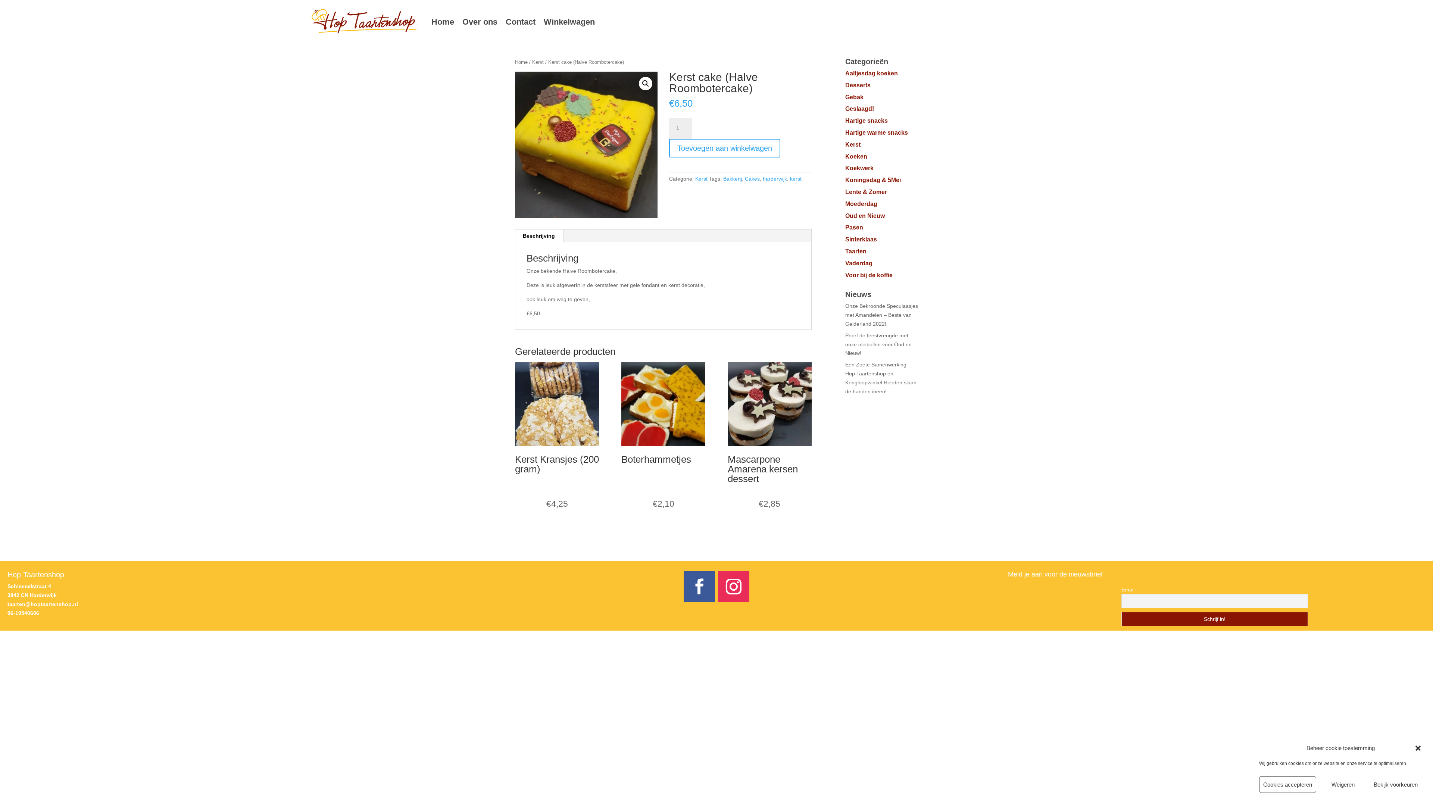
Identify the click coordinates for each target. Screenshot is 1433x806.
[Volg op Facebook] (699, 586)
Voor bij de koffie (869, 275)
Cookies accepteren (1287, 784)
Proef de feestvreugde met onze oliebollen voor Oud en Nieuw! (878, 344)
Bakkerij (732, 179)
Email (1127, 590)
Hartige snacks (866, 121)
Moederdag (861, 204)
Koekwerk (859, 168)
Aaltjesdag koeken (871, 73)
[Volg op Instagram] (733, 586)
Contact (521, 21)
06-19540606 (23, 613)
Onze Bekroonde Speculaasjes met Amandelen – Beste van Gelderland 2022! (881, 315)
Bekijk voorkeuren (1396, 784)
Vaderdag (858, 263)
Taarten (856, 251)
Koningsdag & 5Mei (873, 180)
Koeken (856, 156)
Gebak (854, 97)
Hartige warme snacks (876, 132)
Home (442, 21)
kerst (796, 179)
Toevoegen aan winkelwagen (724, 148)
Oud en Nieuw (865, 216)
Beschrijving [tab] (539, 236)
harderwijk (775, 179)
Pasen (854, 227)
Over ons (479, 21)
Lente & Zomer (866, 192)
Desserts (858, 85)
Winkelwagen (569, 21)
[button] (1418, 748)
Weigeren (1343, 784)
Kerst (538, 62)
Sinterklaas (861, 239)
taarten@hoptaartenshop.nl (42, 604)
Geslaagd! (859, 109)
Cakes (752, 179)
